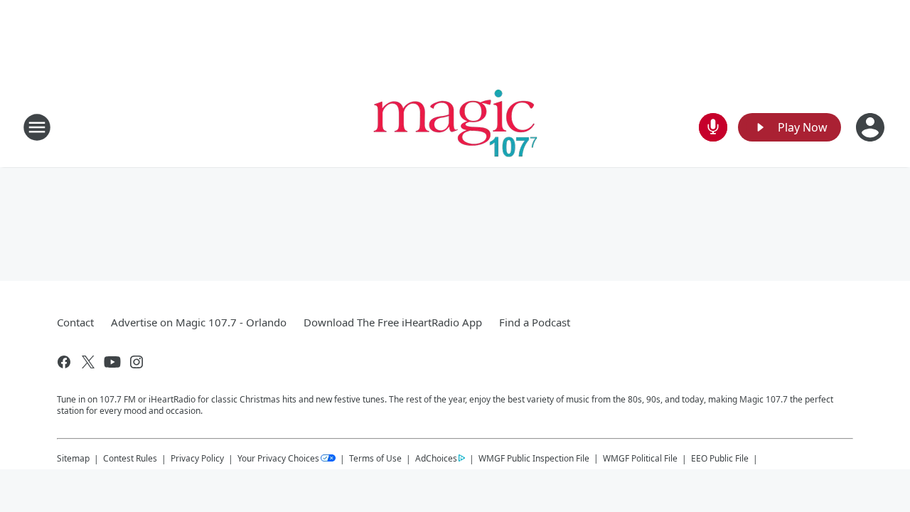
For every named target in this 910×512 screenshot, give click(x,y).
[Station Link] (455, 127)
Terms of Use (375, 458)
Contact (75, 322)
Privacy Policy (197, 458)
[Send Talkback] (713, 127)
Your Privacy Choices (278, 458)
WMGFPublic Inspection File (533, 458)
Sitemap (73, 458)
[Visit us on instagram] (136, 361)
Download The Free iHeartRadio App (393, 322)
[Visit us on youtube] (112, 361)
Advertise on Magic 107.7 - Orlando (199, 322)
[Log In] (871, 127)
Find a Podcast (534, 322)
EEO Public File (720, 458)
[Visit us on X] (88, 361)
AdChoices (436, 458)
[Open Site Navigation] (37, 127)
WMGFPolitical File (640, 458)
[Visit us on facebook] (64, 361)
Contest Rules (130, 458)
